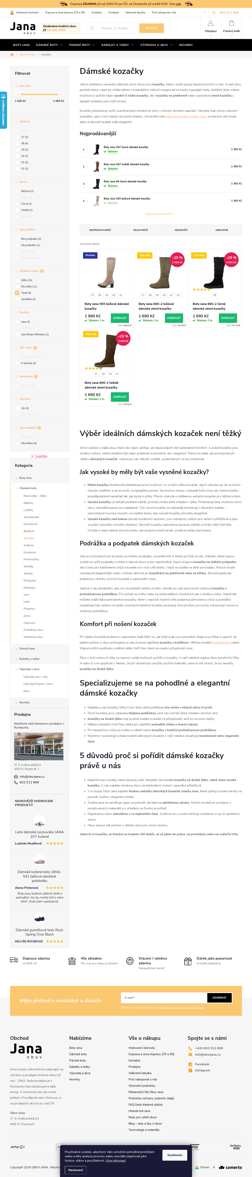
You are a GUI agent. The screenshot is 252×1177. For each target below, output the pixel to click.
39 (24, 150)
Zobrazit (120, 318)
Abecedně (221, 230)
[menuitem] (21, 45)
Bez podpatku (30, 239)
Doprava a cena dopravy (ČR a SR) (65, 12)
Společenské (31, 517)
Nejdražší (181, 230)
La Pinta (27, 328)
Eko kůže (28, 286)
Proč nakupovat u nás (164, 12)
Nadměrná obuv (33, 637)
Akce (26, 691)
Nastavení (75, 1170)
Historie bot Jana (139, 1111)
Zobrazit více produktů (159, 213)
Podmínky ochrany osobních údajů (151, 1098)
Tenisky (28, 573)
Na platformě (30, 258)
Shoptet (204, 1167)
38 (24, 143)
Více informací (116, 1160)
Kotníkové (30, 552)
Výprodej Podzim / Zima (38, 684)
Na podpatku (30, 245)
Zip (24, 408)
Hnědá (26, 210)
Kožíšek (27, 437)
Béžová (27, 191)
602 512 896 (29, 782)
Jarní (26, 594)
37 (24, 137)
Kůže (26, 280)
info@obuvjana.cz (32, 776)
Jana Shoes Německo (34, 334)
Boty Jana (25, 478)
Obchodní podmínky (142, 1086)
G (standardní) (31, 357)
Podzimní (29, 609)
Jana (25, 322)
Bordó (26, 197)
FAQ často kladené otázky (146, 1105)
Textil (25, 293)
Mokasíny (29, 588)
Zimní (27, 616)
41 (24, 162)
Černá (26, 204)
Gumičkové (30, 524)
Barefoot (29, 531)
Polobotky (30, 580)
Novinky (24, 702)
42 (24, 169)
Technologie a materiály (144, 1130)
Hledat (151, 28)
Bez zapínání (30, 414)
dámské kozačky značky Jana (186, 116)
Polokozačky (31, 559)
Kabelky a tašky (29, 659)
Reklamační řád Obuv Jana (146, 1092)
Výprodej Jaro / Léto (35, 677)
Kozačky (29, 538)
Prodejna (113, 12)
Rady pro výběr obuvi (143, 1117)
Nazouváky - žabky (35, 496)
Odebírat (219, 998)
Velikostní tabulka (135, 12)
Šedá (25, 216)
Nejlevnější (140, 230)
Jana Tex (27, 386)
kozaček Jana (221, 642)
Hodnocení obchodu (27, 12)
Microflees (28, 443)
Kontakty (97, 12)
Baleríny (28, 503)
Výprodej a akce (29, 669)
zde (178, 4)
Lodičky (28, 510)
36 (24, 131)
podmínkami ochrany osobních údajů (180, 1007)
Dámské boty (28, 488)
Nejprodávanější (100, 230)
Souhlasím (174, 1155)
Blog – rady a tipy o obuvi (145, 1124)
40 (24, 156)
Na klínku (28, 251)
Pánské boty (27, 648)
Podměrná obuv (33, 630)
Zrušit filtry (41, 456)
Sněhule (28, 545)
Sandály (28, 566)
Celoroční (29, 623)
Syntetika (28, 299)
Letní (27, 602)
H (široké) (28, 363)
